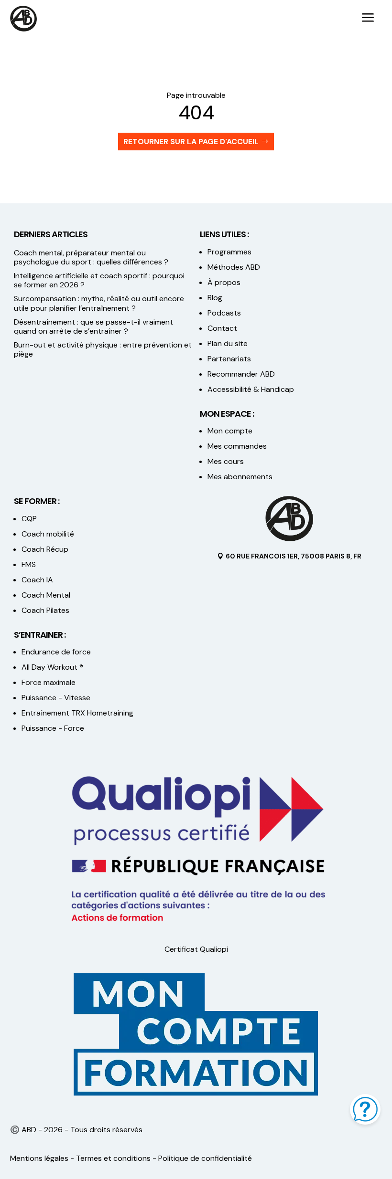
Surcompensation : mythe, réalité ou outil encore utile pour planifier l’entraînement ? (99, 303)
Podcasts (224, 313)
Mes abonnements (239, 477)
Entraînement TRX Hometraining (77, 713)
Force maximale (49, 682)
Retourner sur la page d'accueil (191, 142)
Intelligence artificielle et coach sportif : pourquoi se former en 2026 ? (99, 280)
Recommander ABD (241, 374)
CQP (29, 519)
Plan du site (227, 343)
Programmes (229, 252)
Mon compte (229, 431)
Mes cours (225, 461)
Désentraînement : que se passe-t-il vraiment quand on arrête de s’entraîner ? (93, 326)
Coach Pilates (45, 610)
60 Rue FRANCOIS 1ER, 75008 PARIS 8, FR (293, 556)
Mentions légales (39, 1158)
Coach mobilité (48, 534)
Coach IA (37, 580)
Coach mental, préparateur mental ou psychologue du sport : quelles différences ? (91, 257)
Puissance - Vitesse (56, 698)
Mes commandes (237, 446)
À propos (223, 282)
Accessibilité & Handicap (251, 389)
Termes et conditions (113, 1158)
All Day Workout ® (52, 667)
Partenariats (229, 359)
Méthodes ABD (233, 267)
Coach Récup (45, 549)
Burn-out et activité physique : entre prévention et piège (103, 349)
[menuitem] (368, 18)
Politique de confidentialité (205, 1158)
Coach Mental (46, 595)
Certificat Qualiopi (196, 949)
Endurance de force (56, 652)
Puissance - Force (53, 728)
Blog (214, 298)
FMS (29, 564)
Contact (222, 328)
